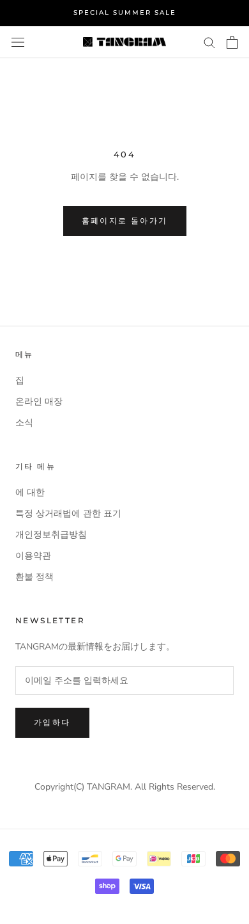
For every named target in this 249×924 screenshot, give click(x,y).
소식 (24, 423)
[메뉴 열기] (17, 42)
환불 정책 (34, 577)
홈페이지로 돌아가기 (125, 220)
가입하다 (52, 722)
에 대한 (30, 492)
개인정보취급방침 (51, 535)
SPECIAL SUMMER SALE (124, 12)
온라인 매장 (39, 401)
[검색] (209, 41)
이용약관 (33, 556)
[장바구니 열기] (232, 42)
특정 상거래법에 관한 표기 (68, 513)
